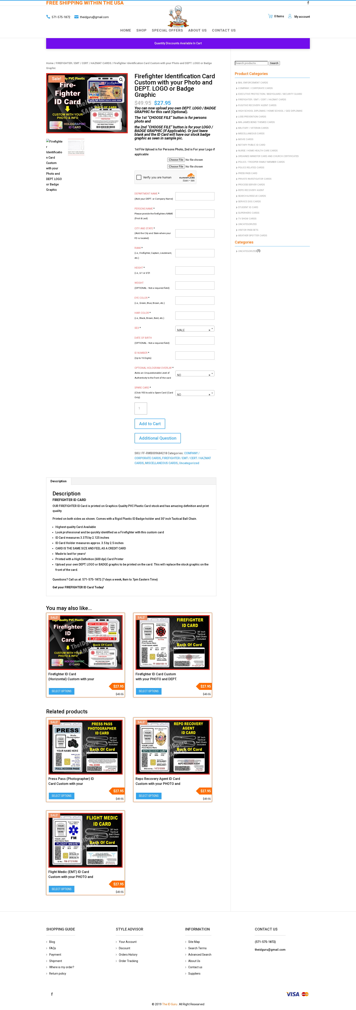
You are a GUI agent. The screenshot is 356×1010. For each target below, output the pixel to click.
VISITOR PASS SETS (248, 230)
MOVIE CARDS (245, 139)
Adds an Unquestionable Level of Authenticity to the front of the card (153, 375)
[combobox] (194, 328)
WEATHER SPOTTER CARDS (252, 235)
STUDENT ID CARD (248, 207)
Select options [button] (61, 691)
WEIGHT (139, 282)
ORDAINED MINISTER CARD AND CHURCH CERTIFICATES (268, 156)
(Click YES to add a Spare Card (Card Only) (154, 395)
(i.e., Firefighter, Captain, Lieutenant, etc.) (153, 255)
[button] (121, 79)
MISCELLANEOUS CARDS (161, 463)
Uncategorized (189, 463)
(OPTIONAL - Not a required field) (152, 288)
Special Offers (167, 30)
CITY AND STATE (145, 228)
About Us (197, 30)
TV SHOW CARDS (247, 218)
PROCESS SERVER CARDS (251, 184)
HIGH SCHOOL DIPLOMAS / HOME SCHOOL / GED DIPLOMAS (270, 111)
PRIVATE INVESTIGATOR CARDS (254, 179)
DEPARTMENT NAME (147, 193)
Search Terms (197, 948)
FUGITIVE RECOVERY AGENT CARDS (257, 105)
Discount (124, 948)
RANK (139, 248)
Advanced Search (199, 954)
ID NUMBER (142, 352)
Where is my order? (61, 967)
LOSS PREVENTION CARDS (252, 116)
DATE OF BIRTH (143, 337)
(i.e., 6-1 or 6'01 (142, 273)
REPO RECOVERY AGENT (251, 190)
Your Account (128, 941)
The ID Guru (169, 1004)
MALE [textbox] (193, 330)
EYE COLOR (142, 297)
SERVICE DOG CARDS (249, 201)
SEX (138, 328)
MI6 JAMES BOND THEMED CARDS (256, 122)
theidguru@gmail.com (94, 17)
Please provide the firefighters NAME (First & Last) (154, 216)
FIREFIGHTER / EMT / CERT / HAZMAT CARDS (83, 63)
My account (302, 16)
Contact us (195, 967)
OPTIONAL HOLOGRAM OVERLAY (154, 367)
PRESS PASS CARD (247, 173)
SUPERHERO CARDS (248, 213)
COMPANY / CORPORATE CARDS (255, 88)
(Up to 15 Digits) (143, 358)
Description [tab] (58, 481)
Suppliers (194, 973)
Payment (55, 954)
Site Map (194, 941)
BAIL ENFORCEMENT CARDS (253, 82)
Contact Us (224, 30)
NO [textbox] (193, 375)
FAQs (52, 948)
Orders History (128, 954)
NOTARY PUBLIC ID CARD (251, 145)
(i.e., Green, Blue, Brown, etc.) (150, 303)
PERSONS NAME (145, 208)
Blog (52, 941)
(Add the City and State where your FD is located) (153, 236)
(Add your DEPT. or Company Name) (154, 199)
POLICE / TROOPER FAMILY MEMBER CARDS (261, 162)
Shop (141, 30)
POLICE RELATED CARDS (251, 167)
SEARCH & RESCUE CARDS (252, 196)
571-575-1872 (60, 17)
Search (274, 63)
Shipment (55, 961)
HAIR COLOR (143, 312)
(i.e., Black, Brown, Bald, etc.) (149, 318)
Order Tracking (128, 961)
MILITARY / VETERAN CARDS (253, 128)
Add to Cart (150, 423)
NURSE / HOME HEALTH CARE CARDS (258, 150)
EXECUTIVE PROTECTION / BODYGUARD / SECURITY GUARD (270, 94)
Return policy (57, 973)
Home (125, 30)
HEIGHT (140, 267)
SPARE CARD (143, 387)
